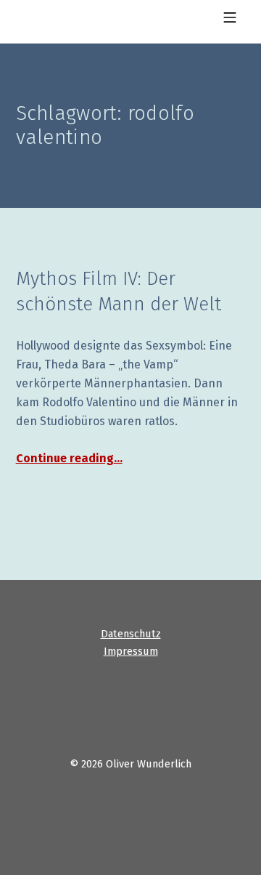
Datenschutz (131, 633)
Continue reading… (69, 458)
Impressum (131, 651)
